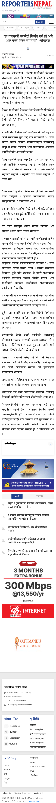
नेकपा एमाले (38, 28)
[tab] (17, 496)
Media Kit (37, 793)
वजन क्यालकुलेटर (37, 743)
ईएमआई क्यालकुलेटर (38, 734)
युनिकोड (33, 725)
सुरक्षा (32, 771)
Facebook (15, 726)
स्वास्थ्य (32, 762)
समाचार (7, 769)
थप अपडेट (28, 564)
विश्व (5, 783)
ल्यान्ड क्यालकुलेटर (37, 738)
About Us (7, 793)
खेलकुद (7, 778)
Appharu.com (34, 801)
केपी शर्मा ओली (10, 28)
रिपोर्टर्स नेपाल (8, 54)
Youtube (13, 744)
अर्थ (5, 774)
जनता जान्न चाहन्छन (37, 767)
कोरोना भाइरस (24, 28)
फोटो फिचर (34, 775)
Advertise (17, 793)
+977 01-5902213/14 (17, 701)
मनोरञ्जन (34, 758)
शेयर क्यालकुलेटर (36, 729)
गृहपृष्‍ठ (6, 765)
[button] (51, 22)
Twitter (13, 732)
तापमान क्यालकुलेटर (38, 747)
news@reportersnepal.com (20, 705)
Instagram (15, 738)
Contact (27, 793)
